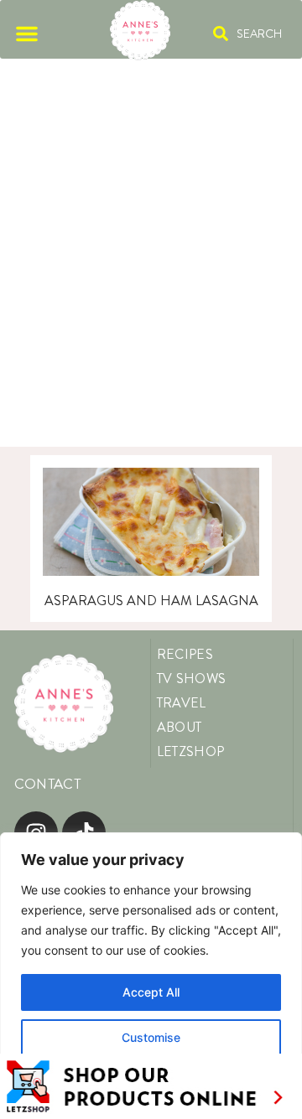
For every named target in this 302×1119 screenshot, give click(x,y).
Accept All (151, 992)
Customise (151, 1037)
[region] (151, 975)
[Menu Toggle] (27, 33)
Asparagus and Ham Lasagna (151, 600)
